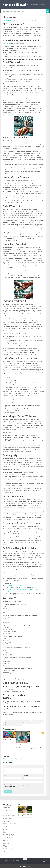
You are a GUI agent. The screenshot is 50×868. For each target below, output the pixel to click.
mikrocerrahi (21, 722)
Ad (5, 775)
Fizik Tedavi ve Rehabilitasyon (9, 818)
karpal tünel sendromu (14, 722)
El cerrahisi (5, 43)
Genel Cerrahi (5, 820)
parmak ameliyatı (37, 722)
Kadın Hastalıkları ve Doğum (9, 834)
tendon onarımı (18, 724)
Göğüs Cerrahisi (6, 821)
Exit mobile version (25, 866)
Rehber (4, 845)
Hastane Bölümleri (14, 4)
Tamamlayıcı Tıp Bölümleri (8, 848)
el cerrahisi (14, 720)
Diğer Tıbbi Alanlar (6, 812)
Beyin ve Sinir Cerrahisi (7, 805)
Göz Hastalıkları (6, 824)
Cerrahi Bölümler (8, 11)
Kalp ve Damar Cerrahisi (8, 835)
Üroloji (4, 851)
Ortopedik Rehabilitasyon (22, 745)
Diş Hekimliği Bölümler (7, 813)
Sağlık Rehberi (6, 846)
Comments (8, 758)
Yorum (5, 766)
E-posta (26, 775)
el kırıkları (34, 720)
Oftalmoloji (5, 840)
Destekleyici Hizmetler (7, 810)
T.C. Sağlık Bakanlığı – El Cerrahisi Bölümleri (16, 585)
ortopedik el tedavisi (29, 722)
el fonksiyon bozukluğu (27, 720)
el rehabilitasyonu (40, 720)
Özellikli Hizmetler (6, 843)
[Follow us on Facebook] (46, 861)
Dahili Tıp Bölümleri (7, 809)
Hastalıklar (5, 827)
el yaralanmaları (6, 722)
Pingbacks (18, 758)
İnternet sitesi (7, 780)
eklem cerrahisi (8, 720)
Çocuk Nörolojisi (7, 739)
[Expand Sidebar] (47, 11)
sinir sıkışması (12, 724)
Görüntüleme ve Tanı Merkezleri (9, 823)
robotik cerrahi (6, 724)
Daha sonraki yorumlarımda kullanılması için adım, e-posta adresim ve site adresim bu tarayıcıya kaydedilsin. (23, 785)
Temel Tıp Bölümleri (7, 849)
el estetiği (19, 720)
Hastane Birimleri (19, 11)
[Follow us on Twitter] (44, 861)
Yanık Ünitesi (5, 853)
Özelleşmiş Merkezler (7, 842)
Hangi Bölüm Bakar (7, 826)
